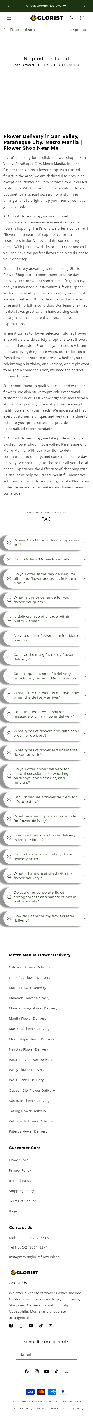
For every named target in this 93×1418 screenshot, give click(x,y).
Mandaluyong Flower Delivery (33, 1008)
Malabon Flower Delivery (29, 998)
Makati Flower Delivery (27, 988)
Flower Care (18, 1160)
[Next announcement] (85, 6)
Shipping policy (73, 1408)
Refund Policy (20, 1180)
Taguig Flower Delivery (27, 1111)
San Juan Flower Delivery (29, 1100)
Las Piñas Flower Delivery (29, 977)
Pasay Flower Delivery (26, 1070)
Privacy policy (23, 1408)
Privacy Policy (20, 1170)
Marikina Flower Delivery (29, 1028)
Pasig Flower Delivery (26, 1080)
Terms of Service (22, 1201)
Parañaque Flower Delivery (31, 1059)
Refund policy (72, 1401)
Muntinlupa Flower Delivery (31, 1039)
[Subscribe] (72, 1354)
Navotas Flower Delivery (28, 1049)
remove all (69, 64)
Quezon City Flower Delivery (32, 1090)
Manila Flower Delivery (27, 1018)
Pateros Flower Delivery (28, 1131)
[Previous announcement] (8, 6)
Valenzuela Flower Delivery (31, 1121)
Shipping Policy (21, 1191)
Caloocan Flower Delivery (29, 967)
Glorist (26, 1401)
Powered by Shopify (45, 1401)
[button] (9, 18)
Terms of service (47, 1408)
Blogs (13, 1211)
